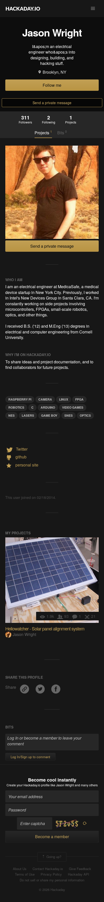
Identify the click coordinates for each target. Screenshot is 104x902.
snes (68, 415)
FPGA (79, 399)
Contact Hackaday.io (48, 869)
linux (63, 399)
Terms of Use (25, 874)
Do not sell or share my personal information (52, 880)
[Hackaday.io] (23, 8)
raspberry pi (19, 399)
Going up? (53, 856)
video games (72, 407)
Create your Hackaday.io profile (28, 785)
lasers (28, 415)
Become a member (52, 836)
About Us (20, 869)
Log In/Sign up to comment (30, 756)
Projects (43, 133)
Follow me (52, 85)
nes (11, 415)
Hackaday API (78, 874)
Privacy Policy (51, 874)
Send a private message (52, 102)
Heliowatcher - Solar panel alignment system (44, 628)
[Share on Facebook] (55, 687)
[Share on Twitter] (40, 687)
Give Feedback (80, 869)
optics (85, 415)
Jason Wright (24, 634)
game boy (49, 415)
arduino (48, 407)
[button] (92, 8)
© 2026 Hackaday (52, 889)
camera (45, 399)
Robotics (16, 407)
